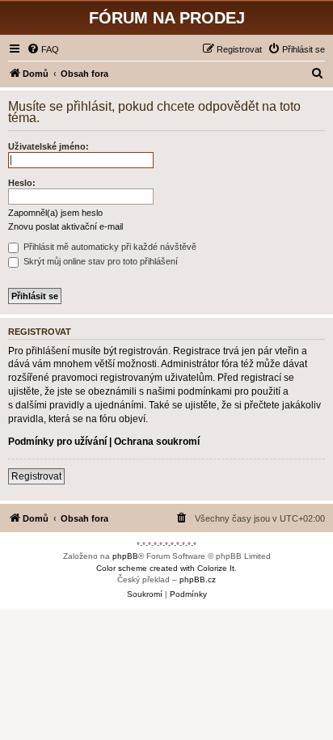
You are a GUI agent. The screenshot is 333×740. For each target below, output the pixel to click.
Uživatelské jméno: (48, 146)
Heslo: (22, 183)
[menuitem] (43, 49)
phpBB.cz (197, 579)
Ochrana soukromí (157, 441)
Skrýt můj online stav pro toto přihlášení (99, 261)
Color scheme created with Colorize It (165, 568)
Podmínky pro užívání (57, 441)
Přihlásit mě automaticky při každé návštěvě (108, 247)
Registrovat (36, 476)
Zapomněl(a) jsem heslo (55, 213)
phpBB (125, 556)
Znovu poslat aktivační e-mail (65, 226)
